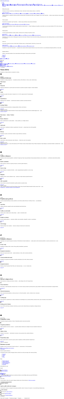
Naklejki (32, 5)
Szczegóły (2, 288)
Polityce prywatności (32, 380)
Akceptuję (2, 383)
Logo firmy (5, 24)
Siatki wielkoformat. (26, 5)
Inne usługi (33, 63)
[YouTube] (2, 374)
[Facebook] (0, 374)
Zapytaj (1, 102)
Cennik (1, 89)
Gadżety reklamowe (12, 63)
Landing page (13, 35)
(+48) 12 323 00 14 (4, 66)
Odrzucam (6, 383)
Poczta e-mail (22, 35)
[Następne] (3, 396)
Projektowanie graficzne (20, 63)
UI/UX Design (27, 24)
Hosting (17, 35)
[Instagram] (1, 374)
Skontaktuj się (10, 66)
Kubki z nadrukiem (6, 13)
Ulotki (9, 5)
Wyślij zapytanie (4, 348)
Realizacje (2, 64)
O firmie (6, 64)
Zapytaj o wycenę (3, 111)
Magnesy (60, 5)
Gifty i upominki (23, 13)
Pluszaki (39, 13)
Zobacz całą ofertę (5, 12)
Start (3, 2)
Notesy (43, 13)
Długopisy (18, 13)
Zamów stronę (4, 45)
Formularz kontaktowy (8, 395)
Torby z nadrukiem (30, 13)
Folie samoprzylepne (48, 5)
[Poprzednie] (2, 396)
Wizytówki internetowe (37, 35)
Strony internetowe (6, 35)
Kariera (3, 356)
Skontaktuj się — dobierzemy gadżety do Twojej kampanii (9, 187)
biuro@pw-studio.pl (8, 393)
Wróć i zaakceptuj (4, 389)
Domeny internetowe (28, 35)
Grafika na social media (19, 24)
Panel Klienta (3, 58)
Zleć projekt (4, 34)
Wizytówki (5, 5)
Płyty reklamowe (55, 5)
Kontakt (8, 58)
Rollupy (36, 5)
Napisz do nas (3, 373)
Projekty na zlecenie (11, 24)
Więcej (3, 55)
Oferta (3, 3)
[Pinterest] (3, 374)
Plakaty (12, 5)
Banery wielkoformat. (18, 5)
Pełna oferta (40, 4)
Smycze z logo (12, 13)
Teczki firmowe (41, 5)
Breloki (36, 13)
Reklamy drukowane (4, 63)
